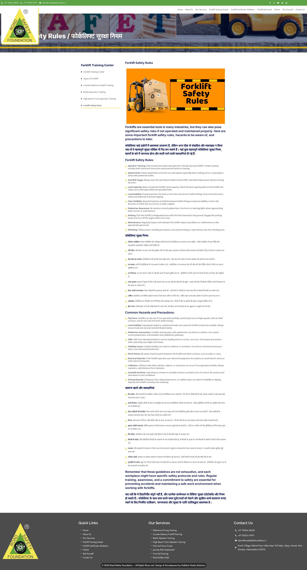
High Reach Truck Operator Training (99, 98)
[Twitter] (282, 2)
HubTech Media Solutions (193, 565)
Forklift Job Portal (264, 9)
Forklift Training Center (219, 9)
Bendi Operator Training (94, 92)
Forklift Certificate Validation (243, 9)
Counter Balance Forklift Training (98, 85)
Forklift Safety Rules (92, 105)
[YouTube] (278, 2)
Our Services (201, 9)
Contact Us (300, 9)
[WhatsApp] (274, 2)
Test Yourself (288, 9)
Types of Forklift (90, 78)
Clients (277, 9)
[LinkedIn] (286, 2)
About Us (189, 9)
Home (180, 9)
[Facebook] (270, 2)
